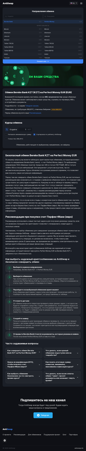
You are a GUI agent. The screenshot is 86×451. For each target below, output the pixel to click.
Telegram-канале (31, 106)
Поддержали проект (52, 435)
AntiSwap (8, 3)
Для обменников (34, 435)
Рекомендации (35, 113)
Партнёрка (73, 435)
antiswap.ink (79, 448)
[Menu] (81, 3)
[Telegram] (5, 440)
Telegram (45, 415)
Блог (64, 435)
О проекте (7, 435)
